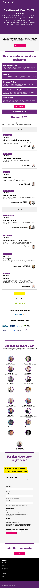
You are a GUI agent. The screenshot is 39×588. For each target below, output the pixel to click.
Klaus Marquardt (10, 383)
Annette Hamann (28, 415)
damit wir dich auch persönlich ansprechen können (12, 498)
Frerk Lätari (10, 426)
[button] (35, 2)
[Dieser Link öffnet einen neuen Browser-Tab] (19, 303)
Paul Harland (10, 405)
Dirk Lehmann (28, 394)
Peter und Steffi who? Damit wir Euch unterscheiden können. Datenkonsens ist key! (16, 505)
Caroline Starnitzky (28, 405)
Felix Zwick (10, 415)
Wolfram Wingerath (28, 363)
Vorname (7, 493)
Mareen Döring (11, 394)
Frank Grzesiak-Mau (28, 383)
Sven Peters (10, 363)
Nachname (8, 500)
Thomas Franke (10, 437)
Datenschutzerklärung (15, 522)
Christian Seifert (28, 437)
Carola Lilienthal (28, 373)
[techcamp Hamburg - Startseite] (8, 2)
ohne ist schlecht (8, 491)
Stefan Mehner (28, 426)
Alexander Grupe (10, 373)
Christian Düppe (19, 448)
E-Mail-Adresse (8, 486)
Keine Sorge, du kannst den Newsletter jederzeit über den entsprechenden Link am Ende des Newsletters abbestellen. (17, 515)
